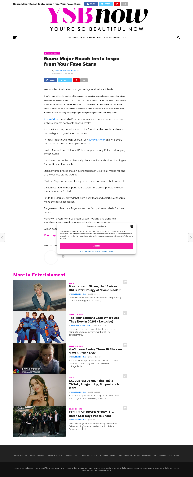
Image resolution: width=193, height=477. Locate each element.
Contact (41, 455)
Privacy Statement (101, 251)
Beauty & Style (104, 37)
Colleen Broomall (78, 294)
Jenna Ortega (51, 119)
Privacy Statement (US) (145, 455)
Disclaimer (174, 455)
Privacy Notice (55, 455)
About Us (18, 455)
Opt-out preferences (86, 251)
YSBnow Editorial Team (65, 70)
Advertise (30, 455)
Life (124, 37)
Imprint (111, 251)
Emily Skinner (97, 139)
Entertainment (87, 37)
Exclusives (73, 37)
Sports (116, 37)
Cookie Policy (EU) (88, 455)
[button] (132, 226)
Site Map (104, 455)
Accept (96, 246)
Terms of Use (71, 455)
